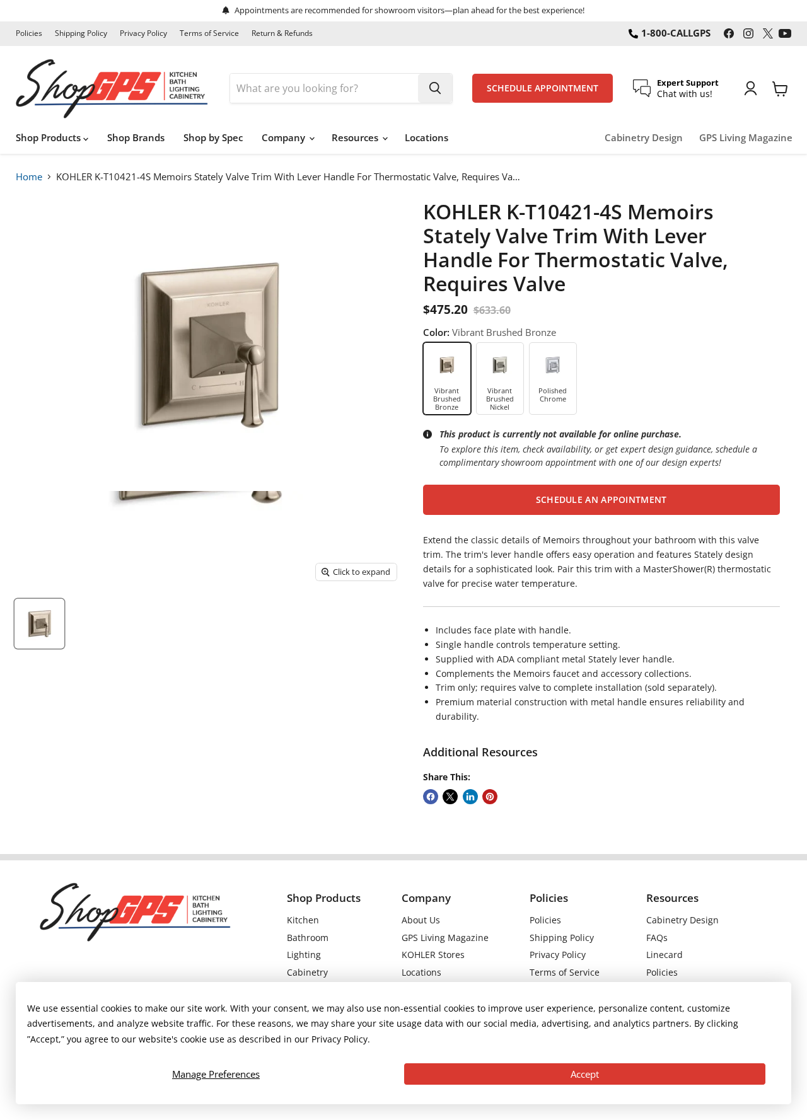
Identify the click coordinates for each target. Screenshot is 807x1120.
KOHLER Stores (433, 955)
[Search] (435, 88)
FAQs (657, 938)
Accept (585, 1074)
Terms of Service (209, 33)
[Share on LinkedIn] (470, 796)
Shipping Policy (81, 33)
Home (29, 176)
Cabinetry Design (644, 138)
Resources (356, 137)
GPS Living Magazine (745, 138)
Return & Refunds (282, 33)
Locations (426, 137)
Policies (29, 33)
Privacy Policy (143, 33)
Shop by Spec (213, 137)
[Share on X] (450, 796)
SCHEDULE (542, 88)
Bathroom (307, 938)
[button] (601, 500)
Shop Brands (136, 137)
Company (285, 137)
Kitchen (303, 920)
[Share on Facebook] (430, 796)
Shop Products (49, 137)
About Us (421, 920)
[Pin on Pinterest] (489, 796)
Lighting (304, 955)
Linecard (664, 955)
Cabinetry (307, 972)
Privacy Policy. (340, 1039)
